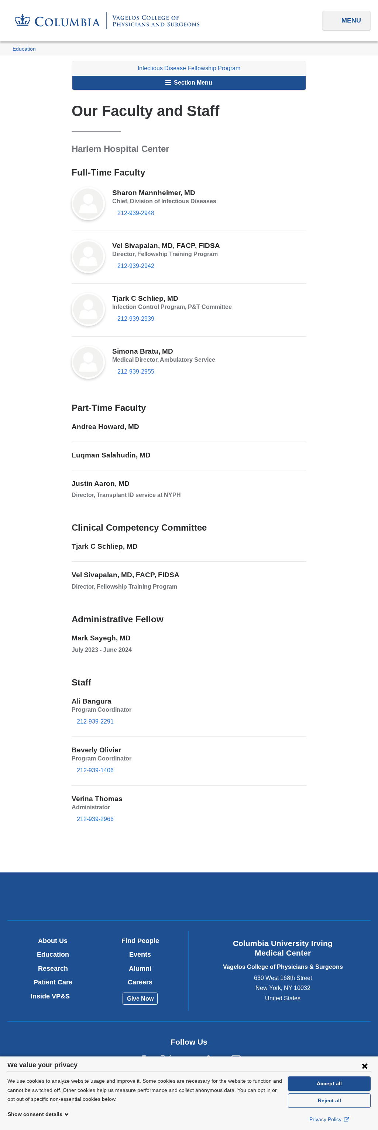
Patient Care (53, 982)
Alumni (140, 968)
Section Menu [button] (192, 82)
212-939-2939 (135, 319)
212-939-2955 (135, 371)
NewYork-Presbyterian (189, 898)
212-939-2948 (135, 213)
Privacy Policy (326, 1119)
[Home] (107, 20)
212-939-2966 (95, 819)
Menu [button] (351, 20)
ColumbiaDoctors (308, 896)
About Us (53, 940)
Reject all (329, 1100)
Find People (140, 940)
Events (140, 954)
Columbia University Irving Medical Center (70, 896)
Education (24, 49)
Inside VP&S (53, 996)
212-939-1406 (95, 770)
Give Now (140, 998)
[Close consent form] (365, 1066)
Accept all (329, 1083)
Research (53, 968)
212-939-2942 (135, 266)
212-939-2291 (95, 721)
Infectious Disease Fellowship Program (189, 68)
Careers (140, 982)
